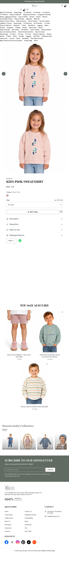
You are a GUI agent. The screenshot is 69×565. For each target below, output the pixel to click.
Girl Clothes (24, 29)
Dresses (32, 17)
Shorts (46, 25)
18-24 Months (38, 23)
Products (7, 531)
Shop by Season (21, 21)
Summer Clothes (44, 21)
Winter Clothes (32, 21)
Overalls (17, 27)
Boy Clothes (15, 29)
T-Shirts (8, 36)
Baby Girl (36, 19)
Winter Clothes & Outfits (25, 32)
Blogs (26, 521)
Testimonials (8, 515)
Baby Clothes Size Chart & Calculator (11, 40)
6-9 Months (46, 12)
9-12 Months (4, 14)
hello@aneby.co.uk (53, 516)
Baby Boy (29, 19)
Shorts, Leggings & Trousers (8, 17)
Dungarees (10, 27)
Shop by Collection (15, 14)
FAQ (26, 528)
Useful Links (3, 38)
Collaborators (9, 518)
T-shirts (24, 25)
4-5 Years (20, 34)
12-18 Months (27, 23)
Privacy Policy (51, 550)
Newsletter (25, 38)
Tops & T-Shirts (23, 17)
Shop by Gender (19, 19)
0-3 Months (27, 12)
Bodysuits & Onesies (29, 14)
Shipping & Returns (30, 515)
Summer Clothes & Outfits (8, 32)
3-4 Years (13, 34)
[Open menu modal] (3, 5)
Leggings (40, 25)
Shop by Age (18, 12)
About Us (7, 521)
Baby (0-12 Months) (6, 12)
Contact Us (28, 511)
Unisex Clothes (34, 29)
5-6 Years (28, 34)
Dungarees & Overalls (44, 14)
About (18, 38)
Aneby (20, 550)
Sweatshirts (31, 25)
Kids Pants (36, 36)
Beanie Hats (32, 27)
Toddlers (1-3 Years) (6, 23)
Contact (12, 38)
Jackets (38, 17)
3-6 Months (36, 12)
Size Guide (60, 200)
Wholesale (8, 524)
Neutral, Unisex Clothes (7, 21)
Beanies (45, 17)
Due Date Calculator (37, 38)
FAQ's (36, 40)
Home (6, 511)
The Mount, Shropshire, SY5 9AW (54, 512)
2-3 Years (47, 23)
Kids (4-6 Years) (40, 32)
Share (10, 241)
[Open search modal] (62, 5)
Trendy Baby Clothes (6, 19)
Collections (8, 528)
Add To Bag (33, 212)
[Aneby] (34, 5)
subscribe (50, 470)
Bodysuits (17, 25)
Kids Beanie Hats (47, 36)
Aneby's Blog (28, 40)
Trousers (2, 27)
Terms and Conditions (40, 550)
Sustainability (29, 518)
